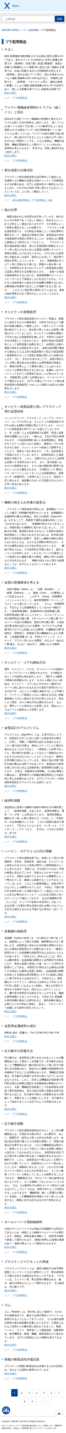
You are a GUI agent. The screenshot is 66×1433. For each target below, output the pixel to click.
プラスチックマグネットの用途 (26, 1261)
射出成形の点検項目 (18, 170)
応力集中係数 (13, 1123)
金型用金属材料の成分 (20, 1025)
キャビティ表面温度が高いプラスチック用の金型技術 (32, 408)
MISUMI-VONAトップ (14, 30)
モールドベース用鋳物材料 (23, 1221)
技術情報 (33, 30)
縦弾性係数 (12, 800)
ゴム (7, 1304)
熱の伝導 (10, 209)
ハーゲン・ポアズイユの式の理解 (28, 851)
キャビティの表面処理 (20, 311)
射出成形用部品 (21, 200)
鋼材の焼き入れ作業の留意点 (25, 502)
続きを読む (10, 92)
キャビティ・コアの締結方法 (25, 662)
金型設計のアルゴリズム (21, 727)
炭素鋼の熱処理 (15, 931)
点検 (49, 200)
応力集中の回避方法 (18, 1050)
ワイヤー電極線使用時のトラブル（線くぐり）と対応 (32, 109)
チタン (9, 49)
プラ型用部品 (19, 97)
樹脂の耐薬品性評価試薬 (21, 1359)
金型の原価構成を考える (21, 582)
